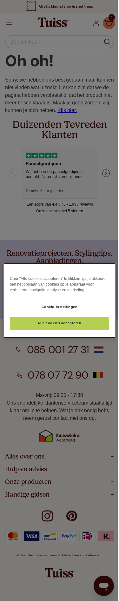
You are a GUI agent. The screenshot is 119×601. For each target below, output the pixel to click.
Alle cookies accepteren (59, 323)
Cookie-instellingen (60, 307)
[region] (59, 300)
